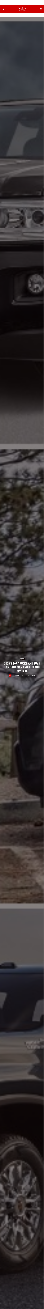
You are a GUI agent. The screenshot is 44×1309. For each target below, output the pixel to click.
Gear (22, 659)
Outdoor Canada (18, 675)
